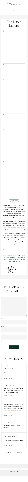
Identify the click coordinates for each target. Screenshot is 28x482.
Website (3, 334)
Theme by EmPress (14, 479)
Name (3, 318)
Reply (11, 378)
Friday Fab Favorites (14, 255)
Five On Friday (9, 259)
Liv (5, 365)
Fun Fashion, (18, 257)
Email (3, 326)
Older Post (8, 452)
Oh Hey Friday (16, 259)
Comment (4, 296)
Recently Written (18, 452)
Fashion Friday (10, 257)
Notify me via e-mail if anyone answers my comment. (11, 342)
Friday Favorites (16, 261)
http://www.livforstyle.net (11, 376)
